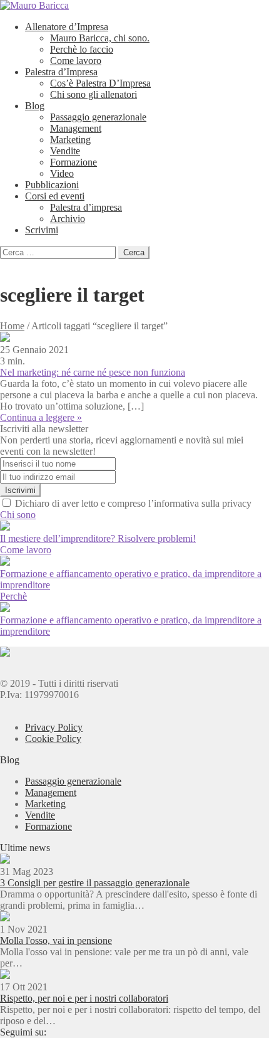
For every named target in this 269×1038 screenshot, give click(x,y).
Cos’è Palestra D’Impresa (100, 83)
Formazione (73, 162)
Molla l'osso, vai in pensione (56, 940)
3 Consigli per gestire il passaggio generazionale (95, 882)
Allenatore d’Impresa (66, 26)
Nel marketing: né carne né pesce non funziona (92, 372)
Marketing (70, 139)
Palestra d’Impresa (61, 71)
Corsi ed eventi (54, 196)
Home (12, 325)
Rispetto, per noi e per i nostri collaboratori (84, 998)
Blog (34, 105)
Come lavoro (75, 60)
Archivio (67, 218)
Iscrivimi (20, 490)
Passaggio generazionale (98, 117)
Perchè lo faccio (81, 49)
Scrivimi (41, 230)
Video (62, 173)
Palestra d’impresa (86, 207)
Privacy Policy (54, 727)
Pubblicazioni (52, 184)
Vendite (65, 151)
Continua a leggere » (41, 417)
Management (75, 128)
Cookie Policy (53, 738)
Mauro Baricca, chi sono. (100, 38)
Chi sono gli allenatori (93, 94)
